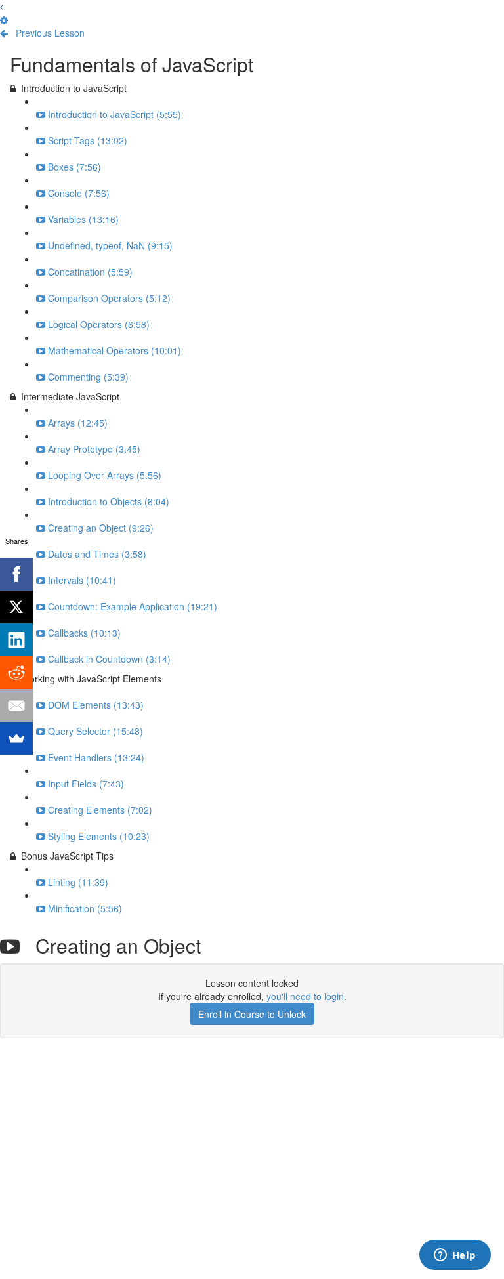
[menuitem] (4, 19)
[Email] (16, 705)
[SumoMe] (16, 738)
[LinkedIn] (16, 639)
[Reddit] (16, 672)
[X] (16, 607)
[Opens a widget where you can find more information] (455, 1256)
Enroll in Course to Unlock (252, 1013)
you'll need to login (305, 996)
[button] (1, 6)
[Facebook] (16, 574)
